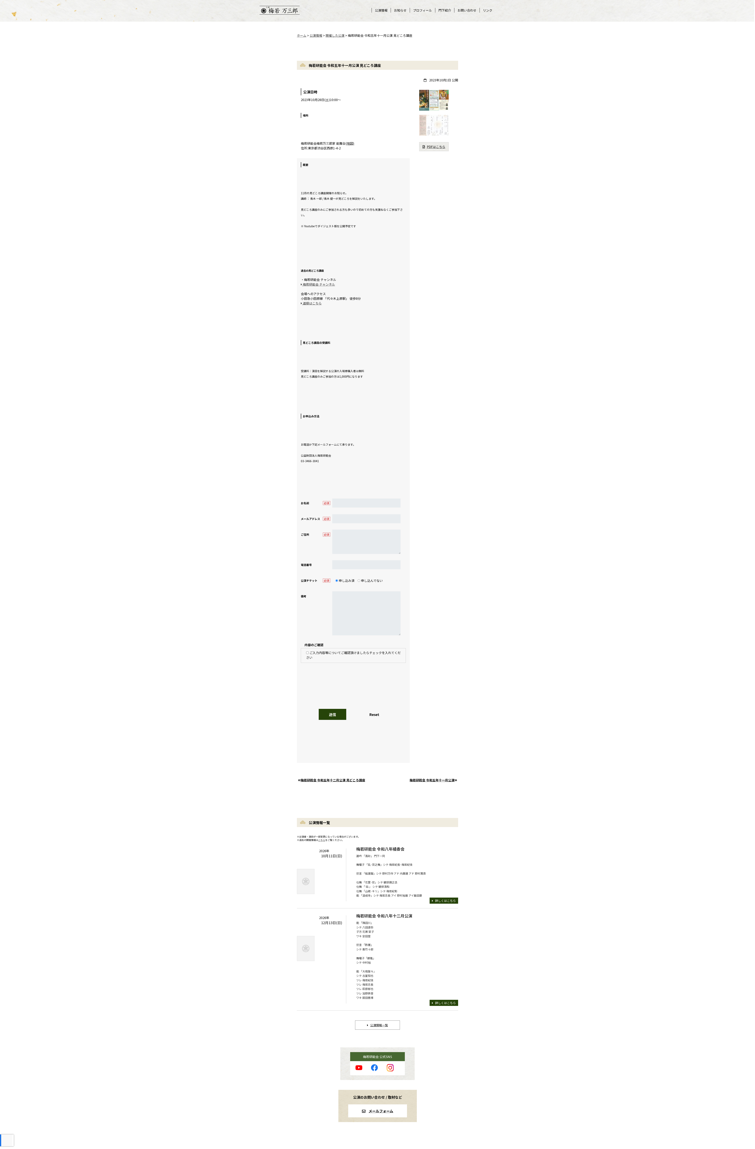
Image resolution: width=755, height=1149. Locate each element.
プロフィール (422, 10)
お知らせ (400, 10)
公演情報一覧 (379, 1025)
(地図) (350, 143)
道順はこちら (312, 303)
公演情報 (381, 10)
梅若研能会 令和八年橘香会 (380, 849)
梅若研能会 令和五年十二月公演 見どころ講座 (333, 780)
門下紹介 (444, 10)
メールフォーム (381, 1110)
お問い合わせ (467, 10)
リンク (487, 10)
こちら (321, 840)
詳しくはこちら (445, 901)
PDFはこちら (436, 146)
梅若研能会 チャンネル (318, 284)
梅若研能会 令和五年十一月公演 (432, 780)
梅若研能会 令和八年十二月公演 (384, 916)
